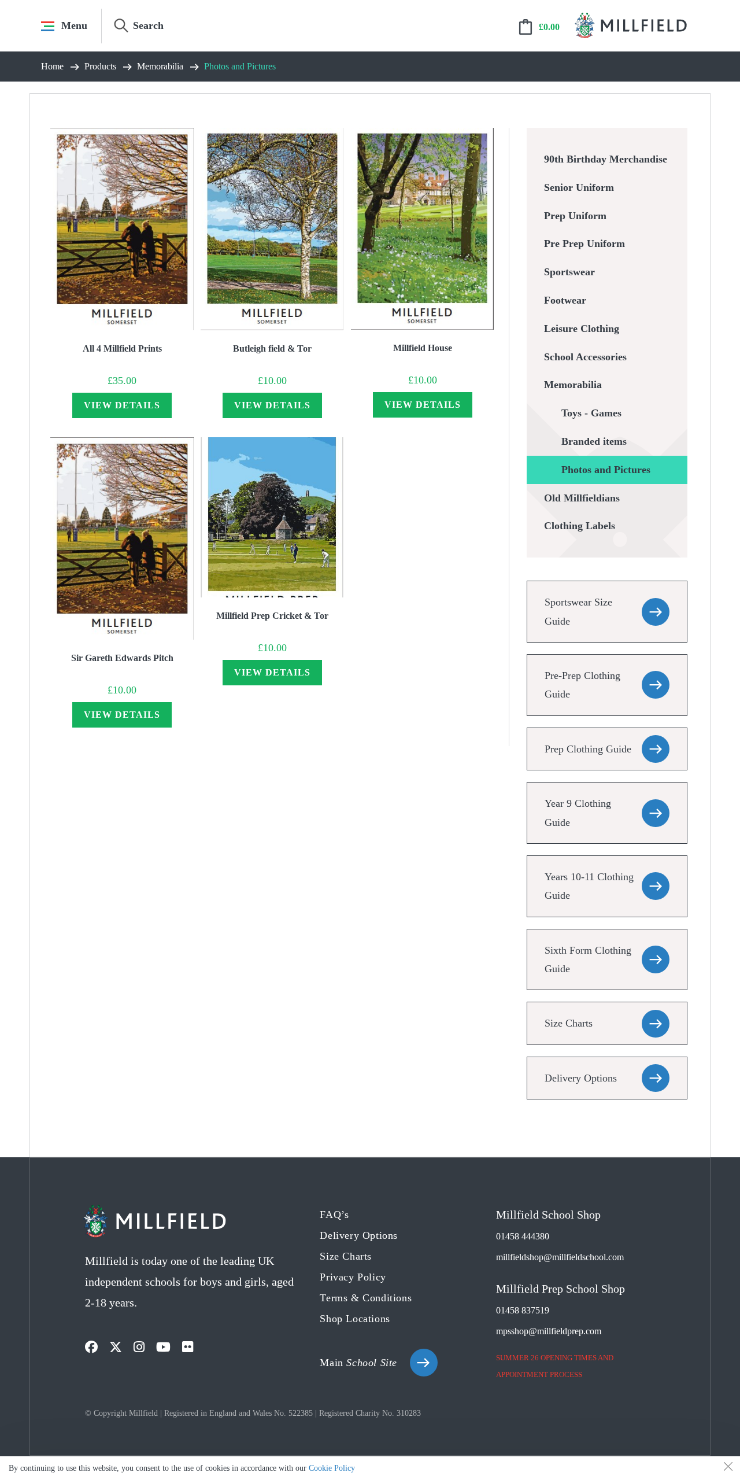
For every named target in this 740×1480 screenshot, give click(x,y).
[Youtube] (163, 1347)
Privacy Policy (353, 1277)
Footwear (565, 300)
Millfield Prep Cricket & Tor (272, 616)
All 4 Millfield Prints (122, 348)
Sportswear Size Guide (578, 611)
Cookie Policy (332, 1468)
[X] (115, 1347)
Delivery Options (581, 1078)
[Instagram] (139, 1347)
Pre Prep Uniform (584, 243)
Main (358, 1362)
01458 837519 (522, 1310)
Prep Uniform (575, 216)
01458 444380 (522, 1236)
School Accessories (585, 357)
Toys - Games (591, 413)
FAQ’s (334, 1214)
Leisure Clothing (581, 328)
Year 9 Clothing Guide (578, 813)
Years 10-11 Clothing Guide (589, 886)
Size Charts (569, 1023)
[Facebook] (91, 1347)
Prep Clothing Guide (588, 749)
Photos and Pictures (605, 469)
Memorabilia (573, 384)
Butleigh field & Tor (272, 348)
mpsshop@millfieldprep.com (548, 1331)
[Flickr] (187, 1347)
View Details (122, 405)
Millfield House (422, 348)
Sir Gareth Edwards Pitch (122, 658)
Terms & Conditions (366, 1298)
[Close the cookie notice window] (728, 1468)
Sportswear (569, 272)
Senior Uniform (579, 187)
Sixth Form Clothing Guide (588, 959)
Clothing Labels (579, 526)
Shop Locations (355, 1318)
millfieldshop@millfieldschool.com (560, 1257)
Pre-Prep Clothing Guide (582, 685)
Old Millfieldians (582, 498)
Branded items (594, 441)
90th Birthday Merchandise (605, 159)
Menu (74, 25)
